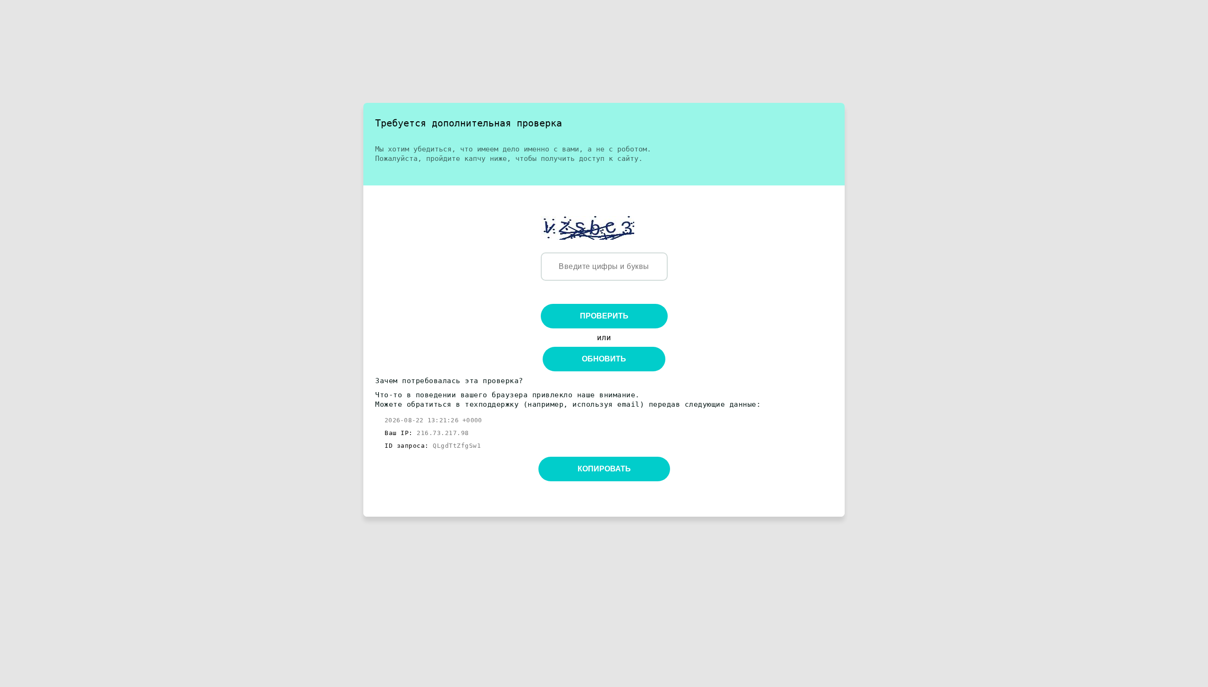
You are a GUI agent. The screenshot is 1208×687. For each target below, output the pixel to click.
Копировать (604, 469)
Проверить (604, 316)
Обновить (604, 359)
